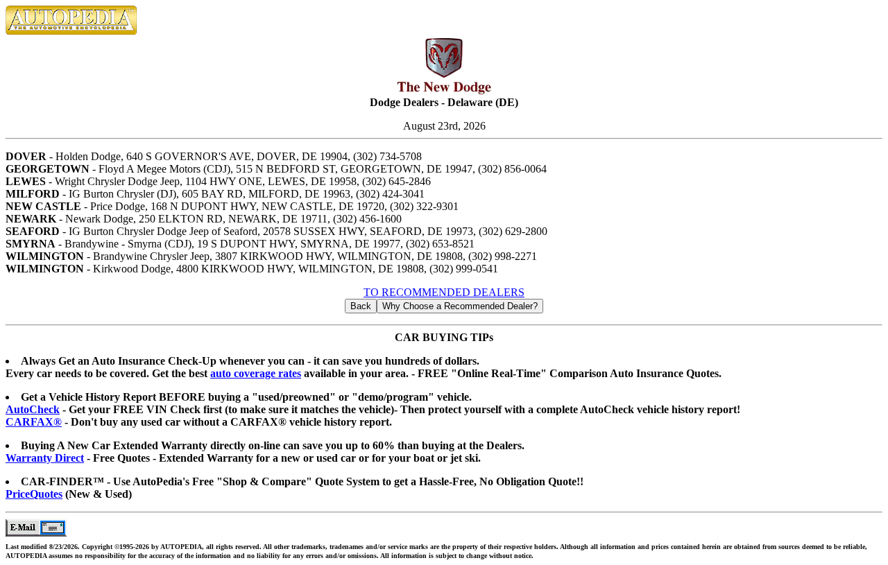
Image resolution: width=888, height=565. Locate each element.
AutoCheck (33, 409)
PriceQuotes (34, 494)
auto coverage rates (255, 373)
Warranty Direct (45, 458)
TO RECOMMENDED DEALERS (444, 292)
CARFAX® (34, 422)
